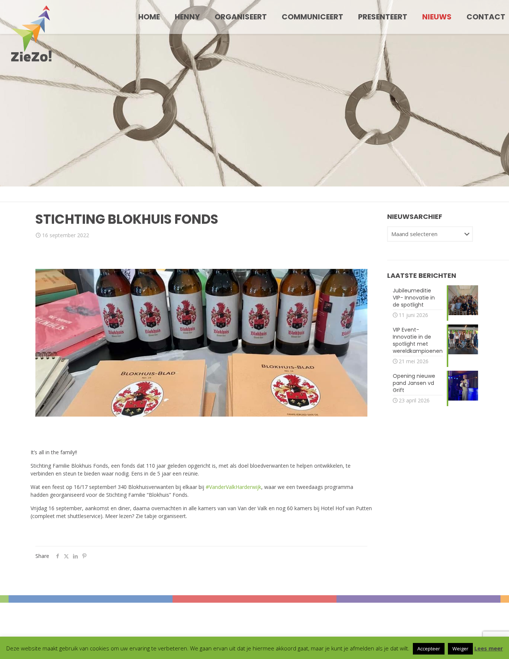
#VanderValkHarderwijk (233, 486)
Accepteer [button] (428, 648)
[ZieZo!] (31, 33)
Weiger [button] (460, 648)
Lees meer (488, 648)
